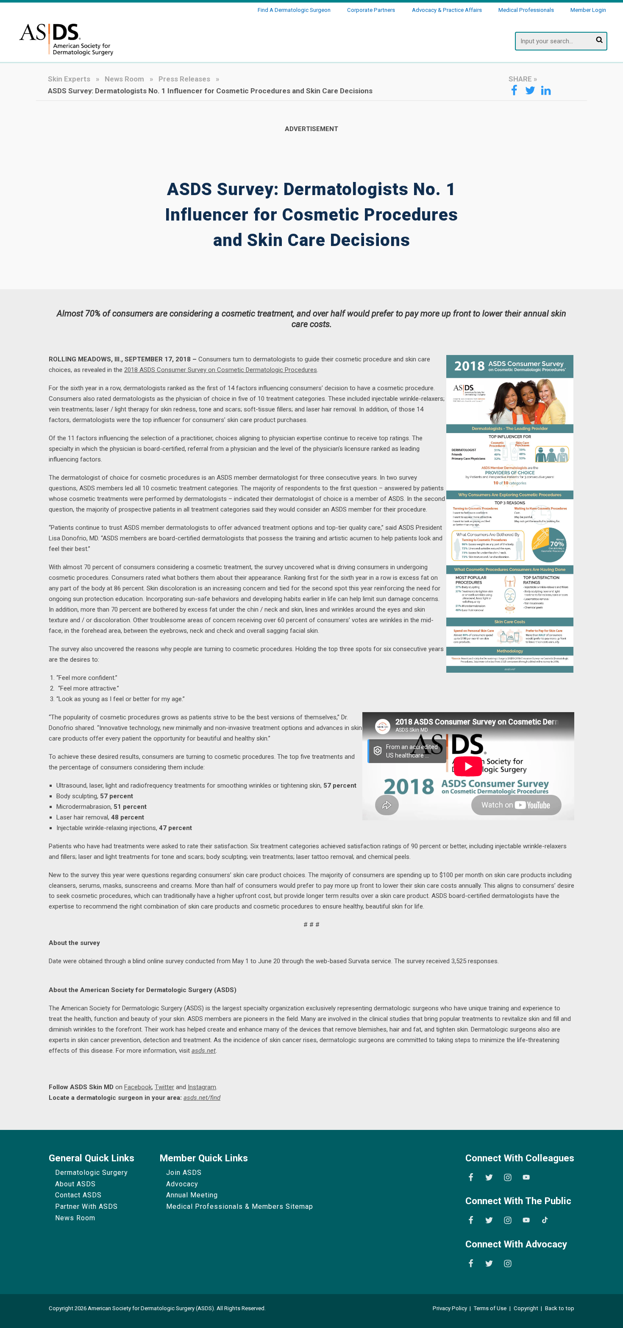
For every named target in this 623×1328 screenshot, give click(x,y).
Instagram (202, 1087)
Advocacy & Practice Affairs (447, 10)
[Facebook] (470, 1177)
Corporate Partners (371, 10)
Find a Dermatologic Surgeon (294, 10)
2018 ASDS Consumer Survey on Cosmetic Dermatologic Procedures (220, 370)
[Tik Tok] (545, 1220)
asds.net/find (202, 1098)
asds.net (204, 1050)
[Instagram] (507, 1177)
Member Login (588, 10)
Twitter (164, 1087)
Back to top (559, 1308)
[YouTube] (526, 1177)
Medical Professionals (526, 10)
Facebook (138, 1087)
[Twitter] (489, 1177)
